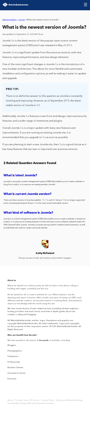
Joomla (21, 20)
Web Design (21, 403)
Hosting (11, 403)
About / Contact (15, 400)
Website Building (9, 20)
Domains (50, 403)
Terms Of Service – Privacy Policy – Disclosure (44, 400)
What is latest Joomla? (20, 175)
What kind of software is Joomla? (28, 212)
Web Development (36, 403)
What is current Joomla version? (27, 194)
